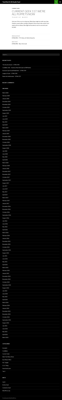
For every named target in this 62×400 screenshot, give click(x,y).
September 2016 (6, 215)
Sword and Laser (6, 368)
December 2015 (6, 241)
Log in (3, 382)
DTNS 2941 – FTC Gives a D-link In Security (23, 37)
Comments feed (6, 387)
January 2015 (5, 273)
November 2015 (6, 244)
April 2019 (5, 124)
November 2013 (6, 314)
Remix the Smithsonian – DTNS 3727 (11, 76)
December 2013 (6, 311)
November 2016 (6, 209)
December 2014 (6, 276)
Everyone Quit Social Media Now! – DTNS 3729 (14, 70)
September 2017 (6, 180)
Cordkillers (5, 351)
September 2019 (6, 110)
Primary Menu (60, 2)
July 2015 (4, 256)
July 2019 (4, 116)
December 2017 (6, 171)
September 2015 (6, 250)
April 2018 (5, 159)
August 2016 (5, 218)
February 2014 (6, 305)
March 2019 (5, 127)
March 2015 (5, 267)
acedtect (25, 17)
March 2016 (5, 232)
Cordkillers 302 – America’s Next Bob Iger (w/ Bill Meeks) (16, 67)
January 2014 (5, 308)
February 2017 (6, 200)
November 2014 (6, 279)
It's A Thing (5, 365)
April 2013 (5, 334)
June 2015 (5, 258)
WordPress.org (6, 390)
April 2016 (5, 229)
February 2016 (6, 235)
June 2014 (5, 293)
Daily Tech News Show (8, 356)
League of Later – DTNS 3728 (9, 73)
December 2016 (6, 206)
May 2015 (4, 261)
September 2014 (6, 285)
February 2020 (6, 95)
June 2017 (5, 189)
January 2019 (5, 133)
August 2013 (5, 323)
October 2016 (6, 212)
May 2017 (4, 191)
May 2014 (4, 296)
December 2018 (6, 136)
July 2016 (4, 221)
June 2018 (5, 154)
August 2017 (5, 183)
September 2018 (6, 145)
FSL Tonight (5, 362)
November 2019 (6, 104)
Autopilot (4, 348)
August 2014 (5, 288)
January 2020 (5, 98)
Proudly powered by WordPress (9, 398)
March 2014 (5, 302)
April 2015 (5, 264)
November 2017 (6, 174)
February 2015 (6, 270)
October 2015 (6, 247)
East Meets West (6, 359)
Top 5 (3, 371)
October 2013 (6, 317)
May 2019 (4, 122)
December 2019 (6, 101)
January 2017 (5, 203)
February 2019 (6, 130)
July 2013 (4, 325)
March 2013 (5, 337)
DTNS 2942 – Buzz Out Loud (19, 42)
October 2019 (6, 107)
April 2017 (5, 194)
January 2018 (5, 168)
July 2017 (4, 186)
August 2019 (5, 113)
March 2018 (5, 162)
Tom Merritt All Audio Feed (11, 2)
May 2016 (4, 226)
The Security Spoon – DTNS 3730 (10, 64)
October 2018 (6, 142)
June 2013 (5, 328)
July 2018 (4, 151)
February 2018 (6, 165)
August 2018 (5, 148)
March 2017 (5, 197)
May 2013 (4, 331)
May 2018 (4, 157)
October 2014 (6, 282)
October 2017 (6, 177)
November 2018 (6, 139)
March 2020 (5, 92)
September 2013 (6, 320)
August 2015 (5, 253)
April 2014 (5, 299)
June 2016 (5, 224)
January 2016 (5, 238)
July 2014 (4, 291)
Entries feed (5, 385)
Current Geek (16, 8)
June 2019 (5, 119)
